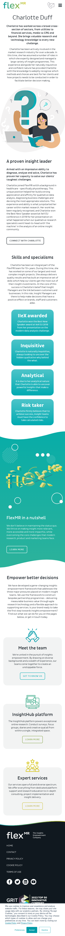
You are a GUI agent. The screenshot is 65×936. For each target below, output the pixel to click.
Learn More (17, 549)
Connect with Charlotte (25, 240)
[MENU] (60, 5)
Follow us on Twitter (18, 882)
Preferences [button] (20, 930)
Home (9, 845)
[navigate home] (14, 5)
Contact (11, 852)
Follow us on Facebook (9, 882)
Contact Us (51, 5)
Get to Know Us (32, 676)
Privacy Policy (26, 923)
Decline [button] (45, 930)
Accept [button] (32, 930)
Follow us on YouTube (34, 882)
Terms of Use (13, 872)
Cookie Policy (10, 923)
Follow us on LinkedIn (26, 882)
